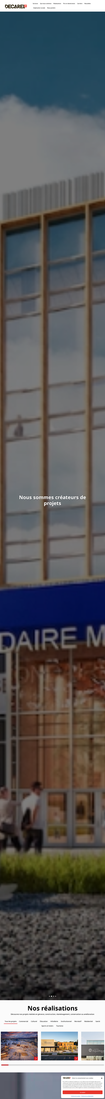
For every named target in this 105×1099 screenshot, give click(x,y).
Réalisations (57, 3)
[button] (102, 1078)
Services (35, 3)
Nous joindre (51, 8)
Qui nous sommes (45, 3)
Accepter (82, 1092)
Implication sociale (39, 8)
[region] (52, 1049)
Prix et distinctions (69, 3)
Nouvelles (87, 3)
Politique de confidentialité (87, 1096)
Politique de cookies (75, 1096)
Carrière (79, 3)
